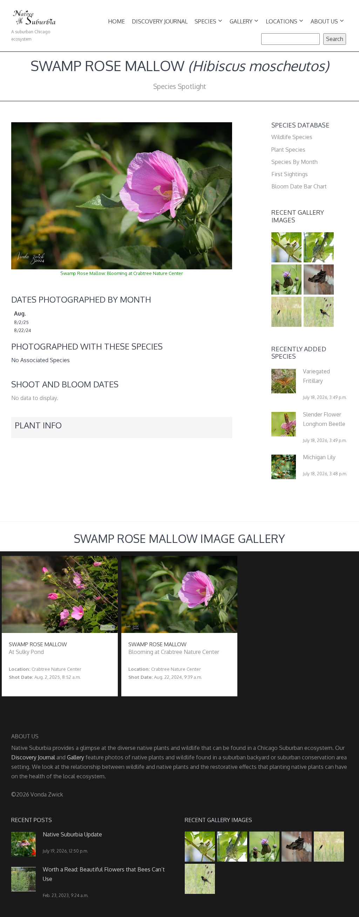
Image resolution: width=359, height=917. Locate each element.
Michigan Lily (319, 457)
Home (116, 21)
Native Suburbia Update (72, 834)
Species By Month (294, 161)
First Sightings (289, 174)
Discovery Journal (160, 21)
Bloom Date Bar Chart (299, 186)
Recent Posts (31, 819)
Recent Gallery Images (297, 216)
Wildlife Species (291, 136)
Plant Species (288, 149)
